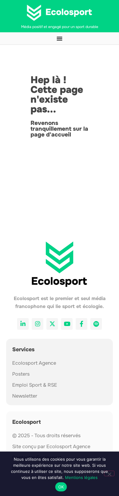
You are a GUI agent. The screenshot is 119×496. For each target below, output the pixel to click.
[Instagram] (37, 324)
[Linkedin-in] (23, 324)
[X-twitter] (52, 324)
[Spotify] (96, 324)
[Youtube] (67, 324)
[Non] (109, 473)
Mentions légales (81, 477)
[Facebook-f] (81, 324)
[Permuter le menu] (59, 38)
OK (61, 486)
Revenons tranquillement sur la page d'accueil (59, 128)
